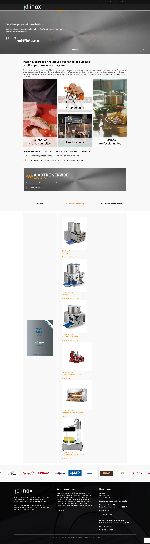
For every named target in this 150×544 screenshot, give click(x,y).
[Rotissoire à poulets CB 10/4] (77, 395)
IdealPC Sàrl (78, 537)
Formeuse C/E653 (68, 295)
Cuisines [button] (80, 7)
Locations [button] (90, 7)
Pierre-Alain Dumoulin (111, 522)
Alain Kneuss (108, 507)
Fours (64, 417)
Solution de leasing (75, 204)
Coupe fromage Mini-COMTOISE (74, 454)
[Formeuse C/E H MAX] (74, 233)
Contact (116, 7)
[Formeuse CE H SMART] (74, 316)
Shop (125, 7)
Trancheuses (66, 378)
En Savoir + (62, 510)
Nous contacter (35, 187)
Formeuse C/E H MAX (70, 253)
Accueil (59, 7)
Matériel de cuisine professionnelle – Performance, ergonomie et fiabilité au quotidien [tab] (76, 49)
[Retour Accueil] (32, 7)
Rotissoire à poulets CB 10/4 (72, 413)
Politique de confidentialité (91, 537)
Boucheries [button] (70, 7)
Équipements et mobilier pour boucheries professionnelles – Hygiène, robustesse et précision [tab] (73, 49)
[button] (143, 49)
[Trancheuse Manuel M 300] (77, 356)
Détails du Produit (68, 251)
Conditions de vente (121, 1)
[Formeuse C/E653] (74, 275)
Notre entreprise (104, 7)
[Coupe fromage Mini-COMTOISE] (72, 435)
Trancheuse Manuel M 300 (72, 374)
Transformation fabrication (71, 257)
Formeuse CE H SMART (70, 336)
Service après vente (105, 1)
